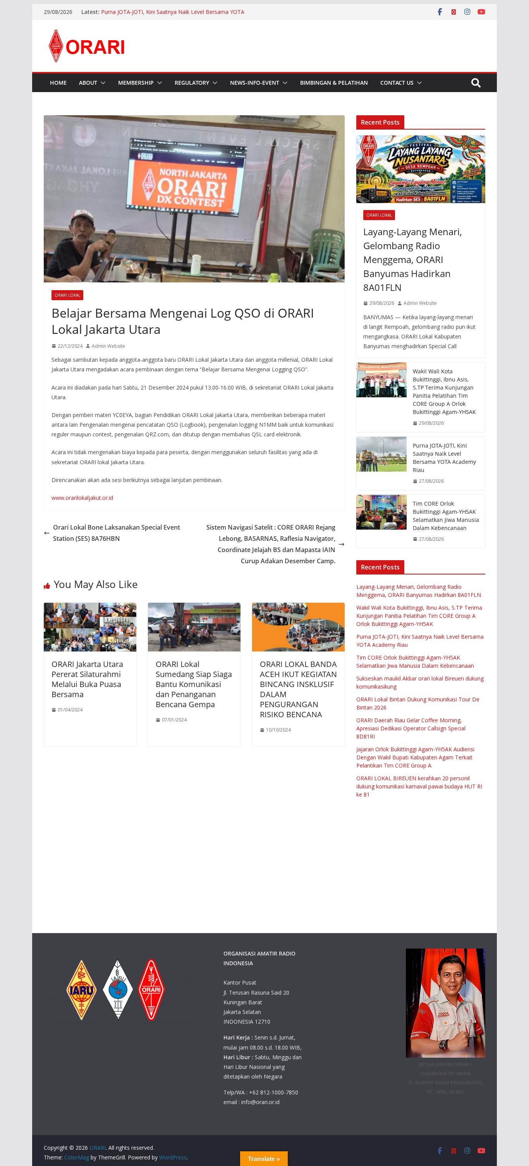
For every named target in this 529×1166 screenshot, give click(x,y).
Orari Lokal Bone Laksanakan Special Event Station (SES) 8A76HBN (116, 533)
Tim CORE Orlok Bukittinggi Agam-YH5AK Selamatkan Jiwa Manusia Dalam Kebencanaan (446, 516)
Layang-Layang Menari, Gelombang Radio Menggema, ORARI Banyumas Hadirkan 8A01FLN (412, 259)
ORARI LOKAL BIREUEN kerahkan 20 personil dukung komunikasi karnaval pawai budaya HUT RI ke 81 (419, 786)
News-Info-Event (254, 82)
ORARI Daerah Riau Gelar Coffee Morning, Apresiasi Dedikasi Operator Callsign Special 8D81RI (410, 728)
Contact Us (397, 82)
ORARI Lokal (67, 295)
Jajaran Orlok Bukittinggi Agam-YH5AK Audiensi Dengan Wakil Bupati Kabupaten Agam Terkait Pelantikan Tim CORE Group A (415, 757)
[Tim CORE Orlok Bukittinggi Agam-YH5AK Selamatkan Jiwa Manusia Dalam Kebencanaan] (381, 521)
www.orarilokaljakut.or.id (82, 497)
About (88, 82)
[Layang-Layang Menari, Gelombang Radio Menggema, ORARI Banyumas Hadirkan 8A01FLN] (420, 169)
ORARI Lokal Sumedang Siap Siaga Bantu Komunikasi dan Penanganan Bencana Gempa (194, 684)
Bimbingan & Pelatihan (334, 82)
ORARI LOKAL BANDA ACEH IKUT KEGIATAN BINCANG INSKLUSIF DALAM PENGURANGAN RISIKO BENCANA (298, 689)
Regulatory (192, 82)
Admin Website (108, 346)
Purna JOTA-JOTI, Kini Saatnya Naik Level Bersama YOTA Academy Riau (444, 458)
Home (58, 82)
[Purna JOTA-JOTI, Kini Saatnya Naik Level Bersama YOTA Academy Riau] (381, 463)
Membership (136, 82)
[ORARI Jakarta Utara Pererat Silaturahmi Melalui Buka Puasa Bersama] (90, 608)
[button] (101, 82)
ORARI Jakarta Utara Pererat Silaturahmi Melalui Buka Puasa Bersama (87, 679)
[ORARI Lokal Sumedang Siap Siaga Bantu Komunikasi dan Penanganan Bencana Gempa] (194, 608)
